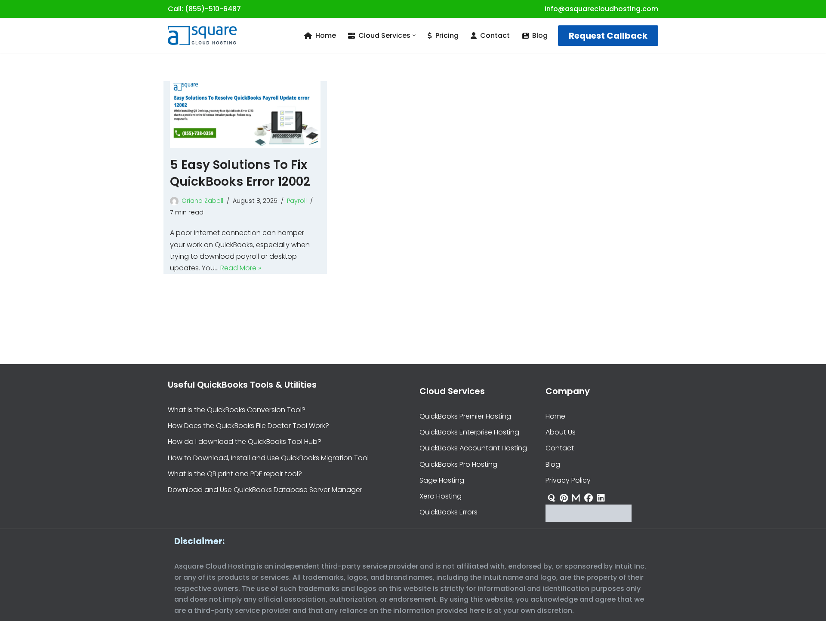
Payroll (297, 200)
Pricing (447, 35)
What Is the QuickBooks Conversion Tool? (236, 410)
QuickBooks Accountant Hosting (473, 448)
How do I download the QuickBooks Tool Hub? (244, 442)
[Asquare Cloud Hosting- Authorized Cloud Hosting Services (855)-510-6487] (202, 35)
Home (325, 35)
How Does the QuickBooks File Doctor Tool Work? (248, 426)
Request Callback (608, 36)
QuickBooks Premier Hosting (465, 416)
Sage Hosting (441, 480)
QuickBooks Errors (448, 512)
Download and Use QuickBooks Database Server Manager (265, 490)
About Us (561, 432)
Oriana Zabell (202, 200)
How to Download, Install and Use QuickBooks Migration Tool (268, 457)
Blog (540, 35)
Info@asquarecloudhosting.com (601, 9)
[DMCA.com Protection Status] (589, 519)
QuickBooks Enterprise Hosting (469, 432)
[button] (414, 35)
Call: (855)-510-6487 (204, 9)
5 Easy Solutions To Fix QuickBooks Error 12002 (240, 173)
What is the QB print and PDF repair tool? (235, 473)
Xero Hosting (440, 496)
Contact (495, 35)
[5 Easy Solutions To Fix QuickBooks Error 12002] (245, 114)
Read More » (240, 268)
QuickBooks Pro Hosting (458, 464)
